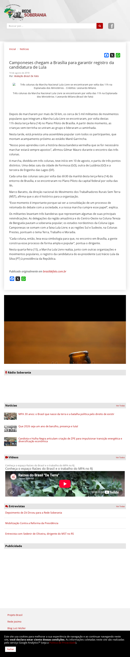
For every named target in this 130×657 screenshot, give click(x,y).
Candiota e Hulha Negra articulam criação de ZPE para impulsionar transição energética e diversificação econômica (70, 440)
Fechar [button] (10, 649)
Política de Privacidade (62, 642)
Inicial (12, 49)
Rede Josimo (14, 621)
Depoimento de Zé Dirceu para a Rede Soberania (33, 512)
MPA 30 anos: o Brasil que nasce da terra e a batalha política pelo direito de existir (66, 414)
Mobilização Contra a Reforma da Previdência (31, 523)
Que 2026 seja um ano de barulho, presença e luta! (48, 426)
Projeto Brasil (15, 615)
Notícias (24, 49)
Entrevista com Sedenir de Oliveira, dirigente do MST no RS (39, 533)
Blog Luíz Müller (16, 628)
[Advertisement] (65, 574)
